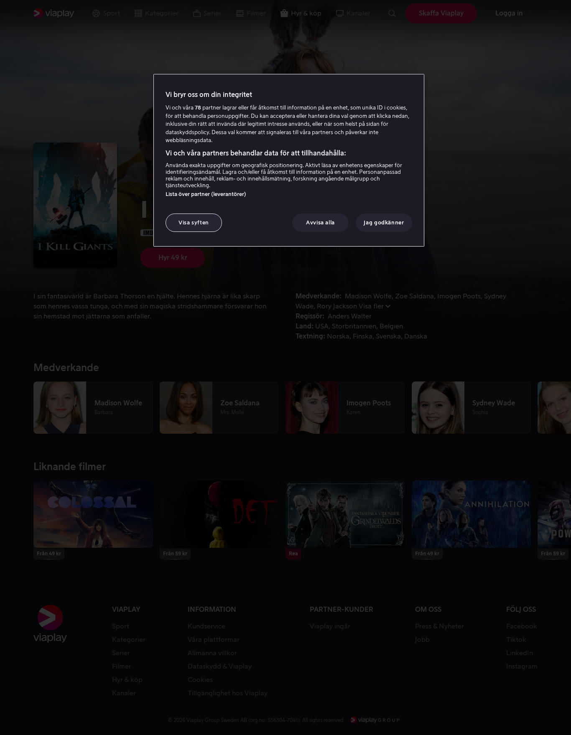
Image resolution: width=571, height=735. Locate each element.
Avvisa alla (320, 222)
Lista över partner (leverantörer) (206, 194)
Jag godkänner (384, 222)
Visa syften (193, 222)
